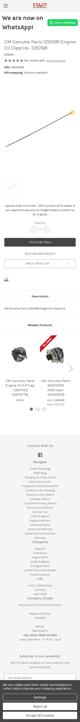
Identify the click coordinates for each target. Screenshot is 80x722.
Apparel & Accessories (40, 533)
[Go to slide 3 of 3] (44, 409)
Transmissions (40, 525)
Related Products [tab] (40, 325)
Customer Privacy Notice (40, 503)
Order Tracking (40, 469)
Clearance (40, 553)
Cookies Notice (40, 499)
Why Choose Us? (40, 481)
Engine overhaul (40, 520)
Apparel (40, 548)
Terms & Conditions (40, 507)
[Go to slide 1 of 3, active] (31, 409)
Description (40, 296)
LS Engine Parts (40, 566)
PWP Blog (40, 473)
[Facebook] (40, 455)
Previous (5, 368)
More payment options (40, 253)
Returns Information (40, 494)
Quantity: (40, 222)
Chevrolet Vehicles (40, 529)
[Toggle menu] (5, 5)
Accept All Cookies (40, 715)
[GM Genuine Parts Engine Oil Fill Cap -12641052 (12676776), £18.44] (20, 356)
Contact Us (40, 512)
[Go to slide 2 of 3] (37, 409)
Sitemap (40, 538)
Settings (40, 697)
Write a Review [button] (55, 60)
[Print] (6, 280)
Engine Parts (40, 557)
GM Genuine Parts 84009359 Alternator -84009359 (55, 388)
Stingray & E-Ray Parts (40, 477)
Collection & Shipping (40, 490)
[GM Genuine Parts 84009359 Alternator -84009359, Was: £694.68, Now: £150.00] (56, 356)
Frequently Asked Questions (40, 486)
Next (70, 368)
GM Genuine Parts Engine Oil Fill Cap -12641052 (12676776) (20, 388)
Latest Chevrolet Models (40, 570)
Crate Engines (40, 516)
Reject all (40, 706)
